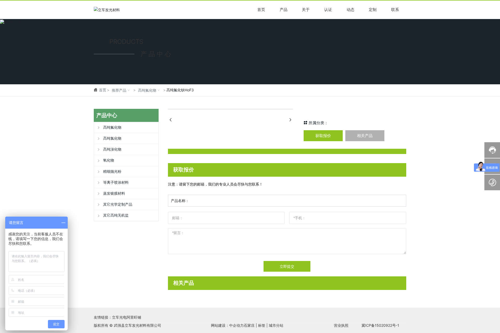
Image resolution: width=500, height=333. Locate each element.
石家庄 (249, 325)
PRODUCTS (126, 41)
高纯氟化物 (147, 90)
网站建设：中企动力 (227, 325)
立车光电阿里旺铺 (126, 317)
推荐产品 (119, 90)
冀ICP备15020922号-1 (380, 325)
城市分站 (276, 325)
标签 (261, 325)
